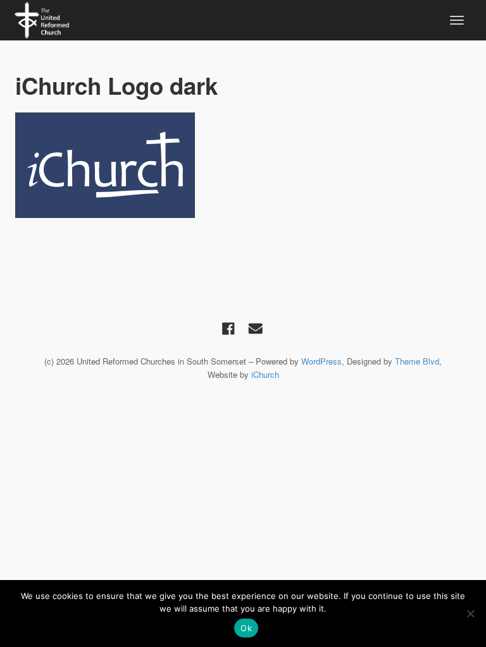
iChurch (265, 374)
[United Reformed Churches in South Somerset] (42, 18)
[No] (470, 613)
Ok (246, 628)
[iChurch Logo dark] (243, 165)
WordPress (321, 361)
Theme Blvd (417, 361)
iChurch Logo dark (116, 85)
